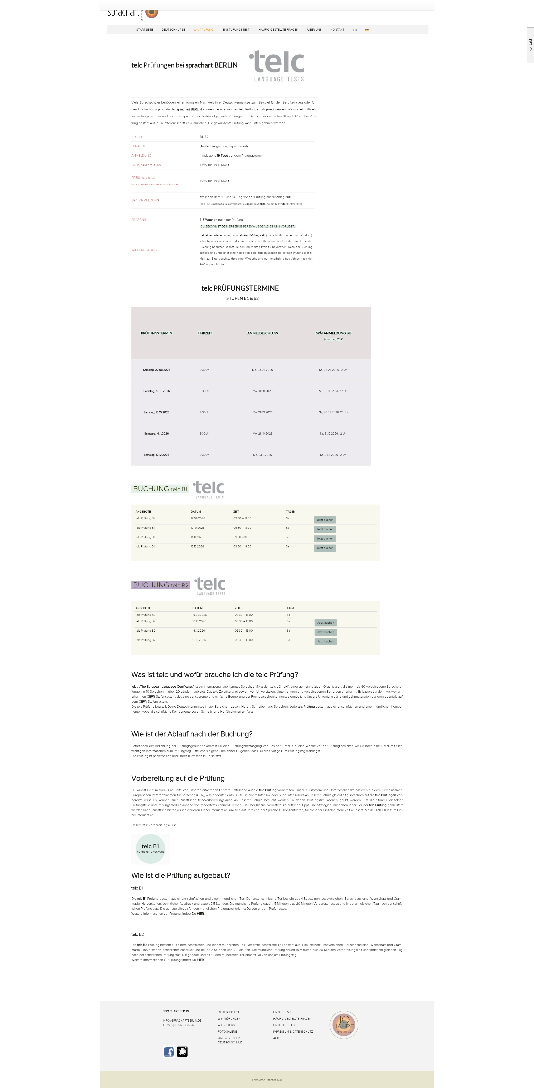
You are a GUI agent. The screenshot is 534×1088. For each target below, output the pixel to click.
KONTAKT (337, 29)
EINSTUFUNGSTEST (236, 29)
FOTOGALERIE (227, 1031)
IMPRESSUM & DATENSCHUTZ (293, 1031)
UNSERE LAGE (282, 1012)
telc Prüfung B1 (145, 518)
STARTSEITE (144, 29)
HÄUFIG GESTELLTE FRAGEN (278, 29)
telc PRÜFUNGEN (229, 1018)
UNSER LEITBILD (284, 1025)
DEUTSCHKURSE (173, 29)
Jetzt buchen (325, 519)
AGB (276, 1038)
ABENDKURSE (227, 1025)
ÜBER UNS (314, 29)
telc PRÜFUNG (204, 29)
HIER (385, 810)
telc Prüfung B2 (145, 614)
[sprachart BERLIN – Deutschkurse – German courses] (243, 18)
